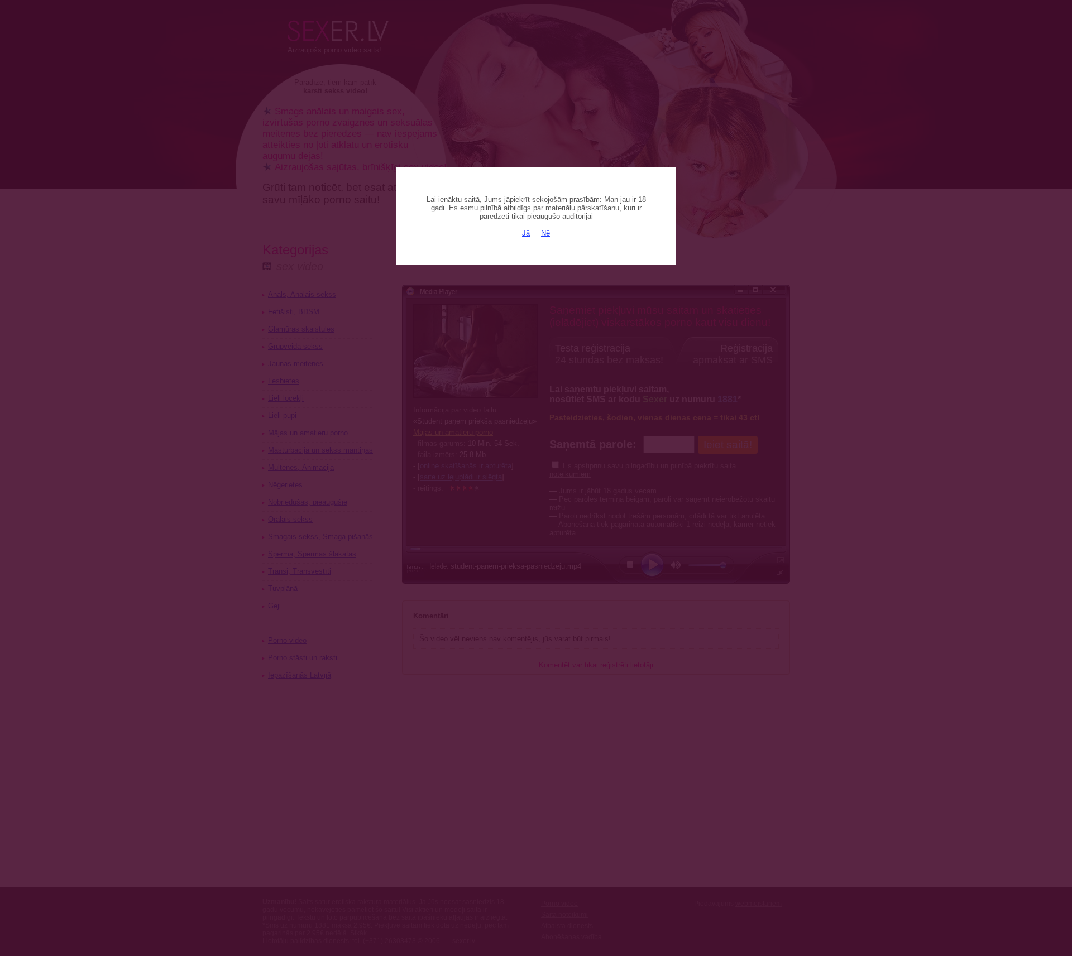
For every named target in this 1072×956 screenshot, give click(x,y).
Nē (545, 233)
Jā (526, 233)
